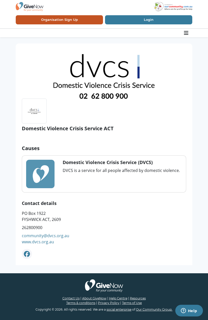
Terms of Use (132, 303)
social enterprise (119, 309)
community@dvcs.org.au (45, 235)
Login (148, 20)
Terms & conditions (80, 303)
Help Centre (118, 298)
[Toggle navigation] (186, 33)
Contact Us (71, 298)
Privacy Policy (108, 303)
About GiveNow (94, 298)
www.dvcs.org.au (38, 242)
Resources (138, 298)
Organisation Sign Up (59, 20)
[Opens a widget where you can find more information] (189, 311)
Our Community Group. (154, 309)
